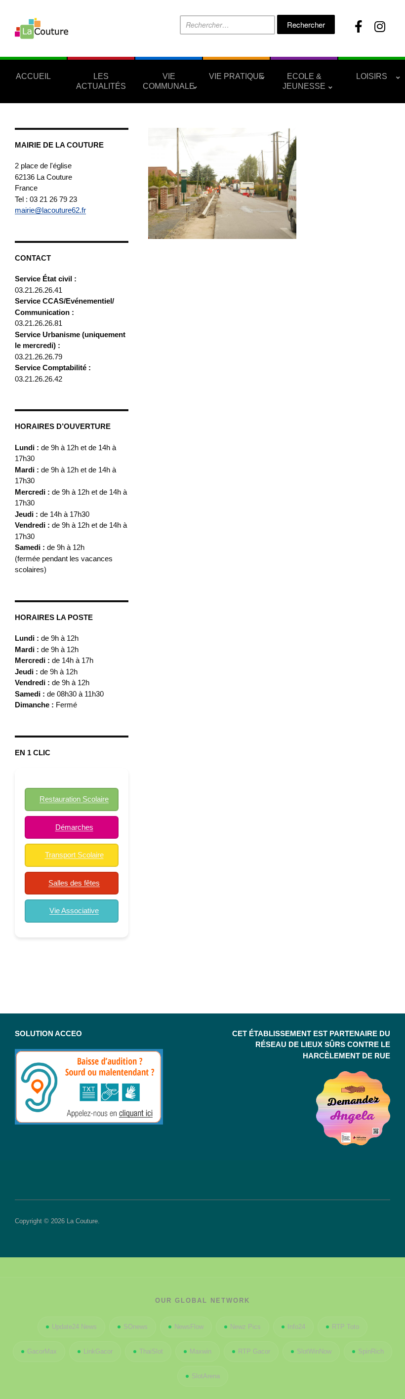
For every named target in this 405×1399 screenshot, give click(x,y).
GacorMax (42, 1351)
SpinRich (371, 1351)
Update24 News (74, 1326)
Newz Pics (245, 1326)
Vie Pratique (236, 76)
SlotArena (206, 1376)
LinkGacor (98, 1351)
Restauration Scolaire (74, 799)
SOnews (135, 1326)
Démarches (74, 827)
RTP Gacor (254, 1351)
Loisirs (371, 76)
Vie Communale (169, 81)
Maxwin (200, 1351)
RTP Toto (345, 1326)
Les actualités (101, 81)
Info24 (296, 1326)
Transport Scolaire (74, 855)
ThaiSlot (151, 1351)
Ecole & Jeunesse (304, 81)
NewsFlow (188, 1326)
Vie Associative (74, 910)
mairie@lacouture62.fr (50, 210)
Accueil (33, 76)
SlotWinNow (314, 1351)
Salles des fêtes (74, 883)
